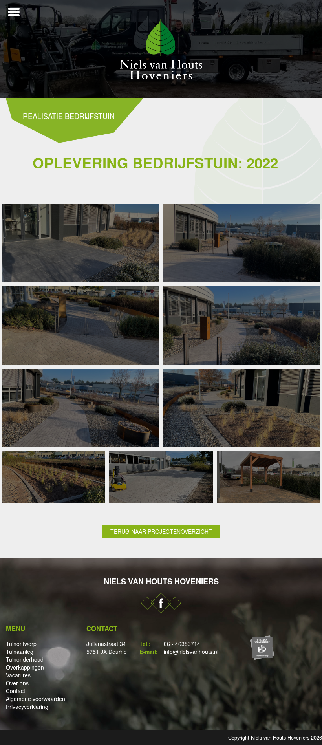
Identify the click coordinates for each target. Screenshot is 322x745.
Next (314, 49)
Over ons (17, 683)
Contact (15, 691)
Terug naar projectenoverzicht (161, 531)
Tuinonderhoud (25, 659)
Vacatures (18, 675)
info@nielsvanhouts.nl (191, 651)
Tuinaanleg (19, 651)
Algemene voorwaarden (35, 699)
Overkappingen (25, 667)
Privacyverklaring (27, 706)
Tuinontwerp (21, 644)
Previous (8, 49)
